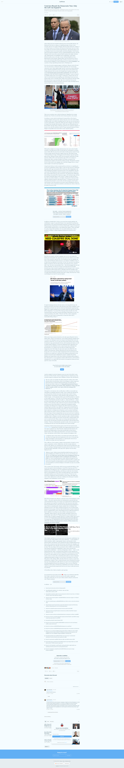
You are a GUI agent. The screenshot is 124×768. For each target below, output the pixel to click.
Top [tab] (45, 721)
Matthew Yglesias (48, 427)
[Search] (110, 2)
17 (44, 639)
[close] (71, 724)
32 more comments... (47, 716)
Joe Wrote (50, 735)
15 (44, 630)
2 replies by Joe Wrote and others (53, 712)
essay (67, 427)
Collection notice (68, 761)
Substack (57, 765)
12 (59, 313)
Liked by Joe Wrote (50, 690)
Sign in (121, 1)
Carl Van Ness (48, 699)
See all (46, 746)
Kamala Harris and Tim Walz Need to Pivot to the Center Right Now (64, 518)
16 (44, 635)
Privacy (61, 761)
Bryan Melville (48, 689)
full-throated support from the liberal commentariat (58, 72)
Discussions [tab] (52, 721)
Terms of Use (67, 738)
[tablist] (48, 678)
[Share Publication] (112, 2)
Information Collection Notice (61, 739)
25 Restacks (56, 667)
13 (44, 626)
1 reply (49, 696)
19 (69, 473)
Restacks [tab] (50, 678)
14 (51, 388)
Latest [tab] (48, 721)
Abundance (74, 61)
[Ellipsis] (79, 689)
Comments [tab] (46, 678)
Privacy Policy (69, 739)
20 (58, 514)
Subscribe (116, 1)
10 (78, 260)
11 (53, 310)
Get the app (67, 763)
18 (44, 641)
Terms (64, 761)
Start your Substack (59, 763)
